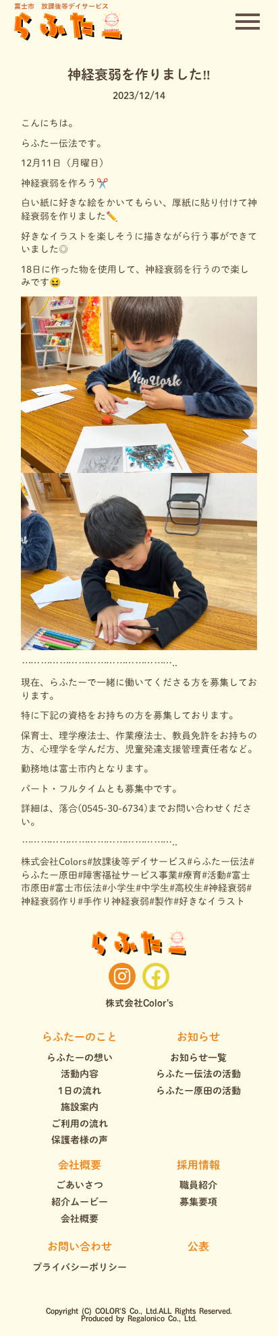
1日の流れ (79, 1090)
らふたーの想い (80, 1057)
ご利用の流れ (79, 1123)
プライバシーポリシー (79, 1267)
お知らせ (198, 1036)
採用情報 (198, 1164)
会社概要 (79, 1164)
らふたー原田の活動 (198, 1090)
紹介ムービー (79, 1202)
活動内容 (80, 1074)
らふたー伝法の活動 (198, 1074)
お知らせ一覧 (198, 1057)
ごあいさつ (79, 1185)
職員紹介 (198, 1185)
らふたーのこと (79, 1036)
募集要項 (198, 1202)
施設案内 (80, 1107)
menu (247, 21)
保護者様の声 (79, 1140)
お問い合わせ (79, 1246)
